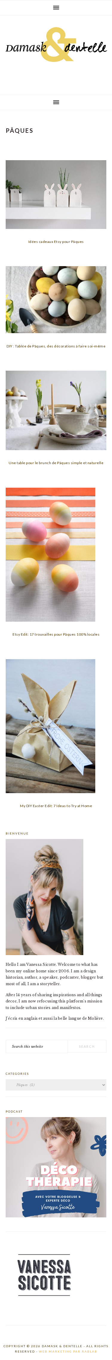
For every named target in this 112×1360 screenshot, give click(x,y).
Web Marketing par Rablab (68, 1351)
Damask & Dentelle (56, 52)
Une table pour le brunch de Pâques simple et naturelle (56, 463)
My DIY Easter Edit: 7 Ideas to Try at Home (56, 806)
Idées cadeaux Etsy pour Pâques (56, 241)
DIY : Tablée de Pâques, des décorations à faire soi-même (56, 346)
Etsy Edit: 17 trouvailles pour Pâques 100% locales (56, 634)
